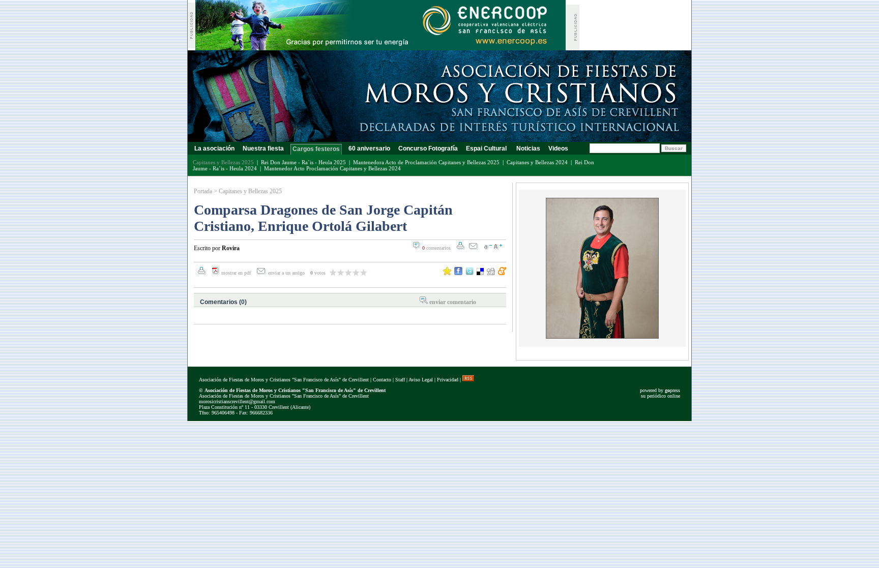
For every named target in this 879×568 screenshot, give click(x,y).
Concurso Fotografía (428, 148)
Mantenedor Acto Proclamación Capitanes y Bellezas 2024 (332, 168)
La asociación (214, 148)
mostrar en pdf (236, 273)
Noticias (528, 148)
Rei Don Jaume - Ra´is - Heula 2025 (303, 162)
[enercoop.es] (380, 47)
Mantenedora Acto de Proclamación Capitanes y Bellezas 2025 (426, 162)
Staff (400, 379)
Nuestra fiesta (263, 148)
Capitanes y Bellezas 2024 (537, 162)
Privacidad (447, 379)
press (672, 390)
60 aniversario (369, 148)
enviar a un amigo (287, 273)
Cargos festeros (316, 149)
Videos (558, 148)
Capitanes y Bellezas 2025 (250, 191)
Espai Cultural (487, 148)
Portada (203, 191)
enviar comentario (452, 302)
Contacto (382, 379)
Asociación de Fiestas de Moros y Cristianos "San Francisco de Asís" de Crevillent (284, 379)
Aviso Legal (420, 379)
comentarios (436, 248)
